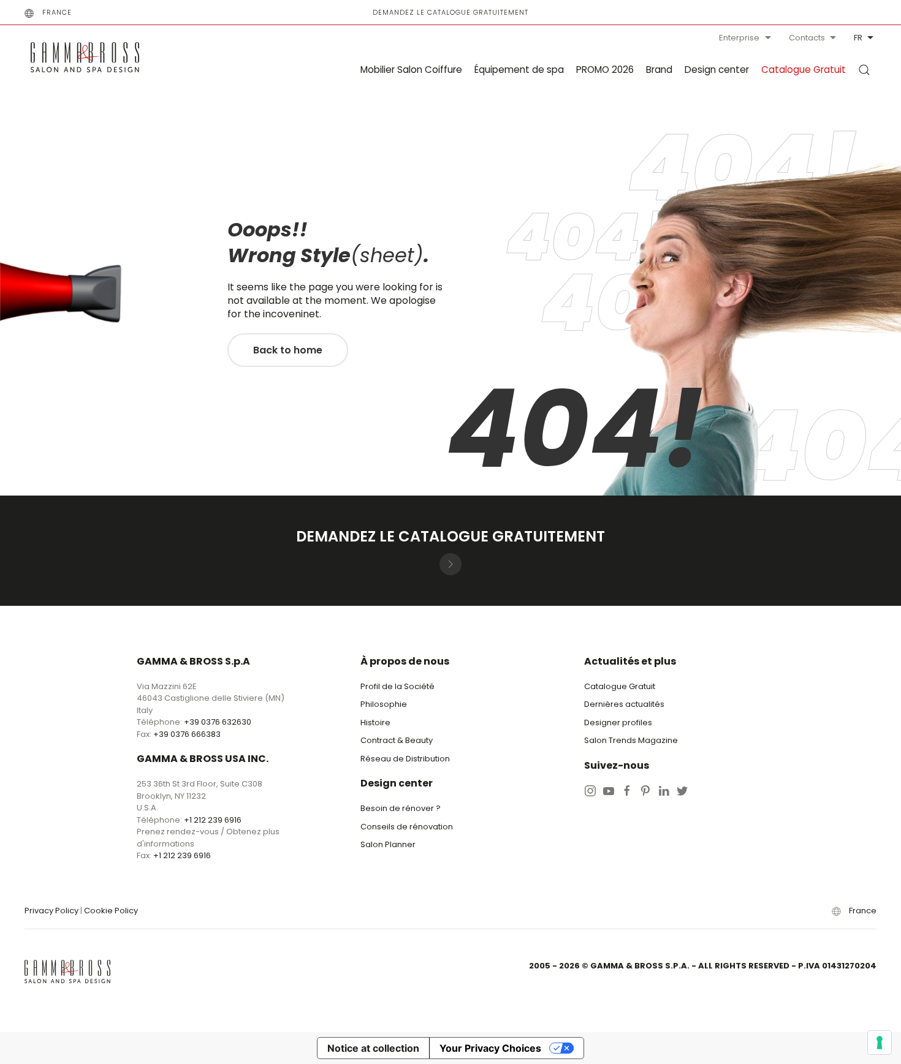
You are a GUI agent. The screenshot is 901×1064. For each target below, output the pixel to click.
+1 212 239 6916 (212, 820)
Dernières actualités (624, 704)
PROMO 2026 (605, 69)
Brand (659, 69)
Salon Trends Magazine (631, 740)
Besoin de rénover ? (400, 808)
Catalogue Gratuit (803, 69)
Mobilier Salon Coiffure (411, 69)
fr (858, 37)
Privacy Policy (51, 910)
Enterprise (739, 37)
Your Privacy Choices (490, 1048)
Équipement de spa (519, 69)
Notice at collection (373, 1048)
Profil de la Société (397, 686)
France (57, 12)
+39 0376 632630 (217, 722)
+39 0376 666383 (187, 734)
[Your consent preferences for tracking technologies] (879, 1042)
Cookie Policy (111, 910)
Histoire (375, 722)
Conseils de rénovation (406, 826)
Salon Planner (388, 844)
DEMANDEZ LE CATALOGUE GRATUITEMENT (450, 12)
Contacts (807, 37)
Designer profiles (618, 722)
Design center (717, 69)
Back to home (287, 350)
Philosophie (383, 704)
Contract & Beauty (396, 740)
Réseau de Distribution (405, 758)
